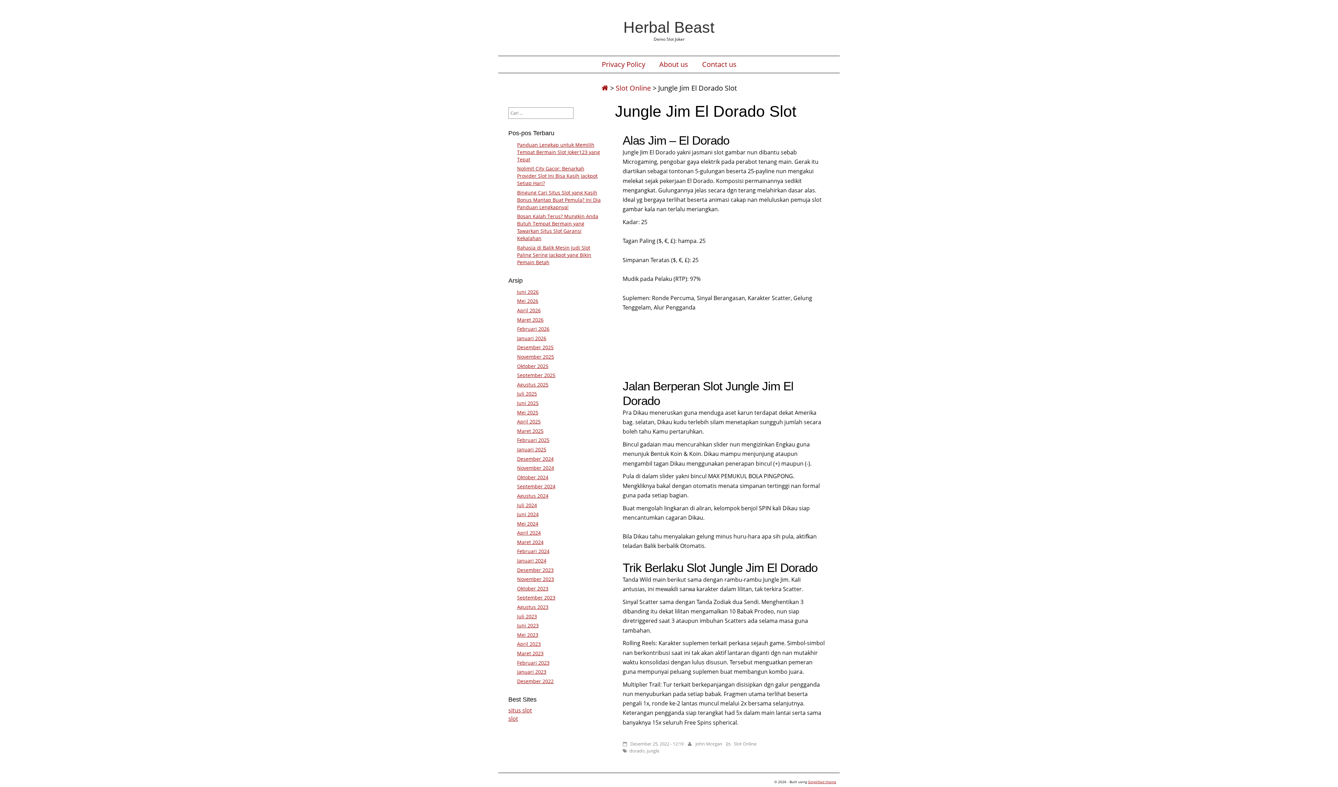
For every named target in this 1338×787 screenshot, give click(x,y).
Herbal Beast (669, 27)
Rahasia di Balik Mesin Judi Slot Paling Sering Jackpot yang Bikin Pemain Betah (554, 255)
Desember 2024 (535, 459)
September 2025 (536, 375)
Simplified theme (822, 781)
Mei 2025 (527, 412)
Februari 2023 (533, 662)
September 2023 (536, 597)
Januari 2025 (531, 449)
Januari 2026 (531, 338)
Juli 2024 (527, 505)
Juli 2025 (527, 393)
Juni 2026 (528, 292)
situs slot (520, 710)
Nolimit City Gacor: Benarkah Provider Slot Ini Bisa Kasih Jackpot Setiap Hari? (557, 175)
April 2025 (529, 421)
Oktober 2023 (532, 588)
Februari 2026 (533, 329)
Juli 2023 (527, 616)
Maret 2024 (530, 542)
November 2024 (535, 468)
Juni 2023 (528, 625)
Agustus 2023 (532, 607)
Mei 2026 (527, 301)
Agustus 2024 (532, 495)
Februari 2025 (533, 440)
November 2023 (535, 579)
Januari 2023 (531, 671)
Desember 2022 (535, 681)
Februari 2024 (533, 551)
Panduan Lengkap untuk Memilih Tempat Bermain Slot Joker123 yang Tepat (558, 152)
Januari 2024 (531, 560)
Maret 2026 (530, 319)
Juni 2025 (528, 403)
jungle (653, 751)
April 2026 (529, 310)
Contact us (719, 64)
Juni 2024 (528, 514)
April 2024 (529, 532)
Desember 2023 (535, 570)
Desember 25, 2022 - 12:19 (657, 744)
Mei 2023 (527, 635)
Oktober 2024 (532, 477)
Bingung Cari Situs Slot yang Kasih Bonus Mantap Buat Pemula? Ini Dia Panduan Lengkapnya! (559, 200)
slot (513, 719)
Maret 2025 (530, 431)
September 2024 (536, 486)
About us (673, 64)
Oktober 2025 (532, 366)
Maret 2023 (530, 653)
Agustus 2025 (532, 384)
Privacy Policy (623, 64)
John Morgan (708, 744)
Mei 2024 (527, 523)
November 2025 (535, 356)
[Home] (604, 88)
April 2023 (529, 644)
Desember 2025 (535, 347)
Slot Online (633, 88)
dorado (637, 751)
